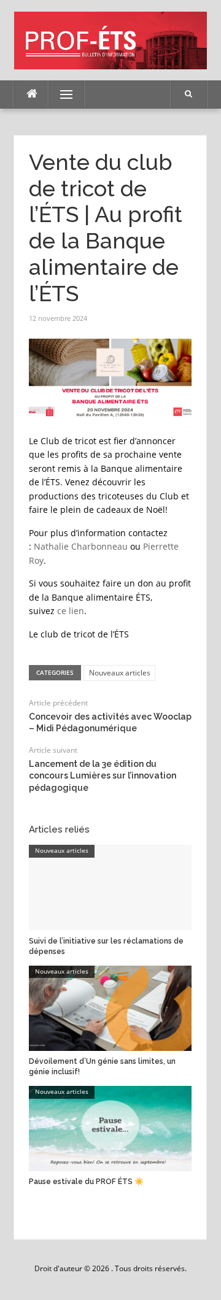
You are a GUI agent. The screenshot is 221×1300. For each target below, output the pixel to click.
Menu (61, 94)
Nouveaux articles (119, 672)
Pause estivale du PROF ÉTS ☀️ (86, 1181)
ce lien (70, 611)
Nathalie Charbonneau (81, 546)
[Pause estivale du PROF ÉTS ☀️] (110, 1127)
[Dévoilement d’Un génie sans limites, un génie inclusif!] (110, 1007)
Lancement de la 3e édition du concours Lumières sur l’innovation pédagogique (102, 776)
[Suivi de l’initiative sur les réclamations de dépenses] (110, 887)
